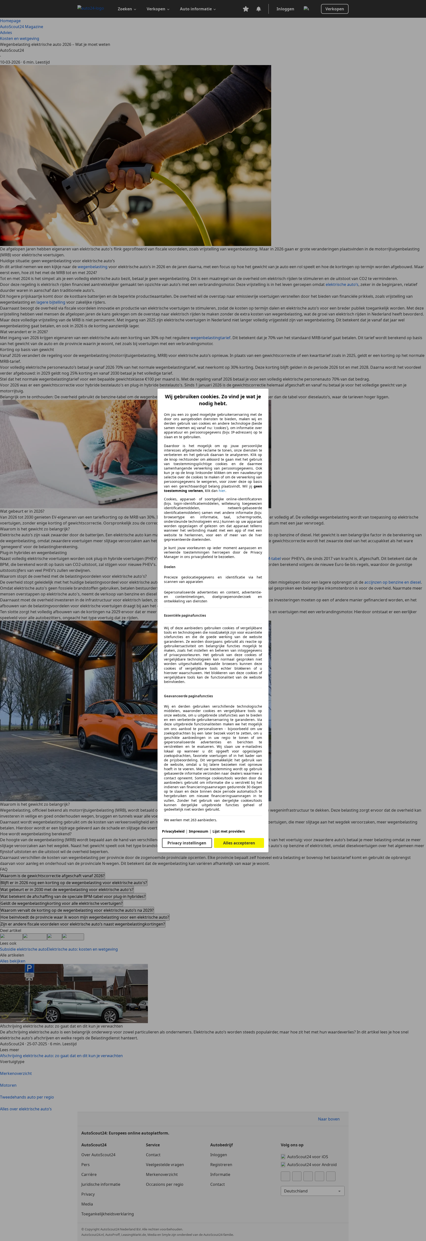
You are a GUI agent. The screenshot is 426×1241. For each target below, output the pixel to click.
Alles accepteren (239, 843)
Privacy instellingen (186, 843)
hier (222, 491)
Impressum (198, 831)
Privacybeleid (173, 831)
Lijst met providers (229, 831)
